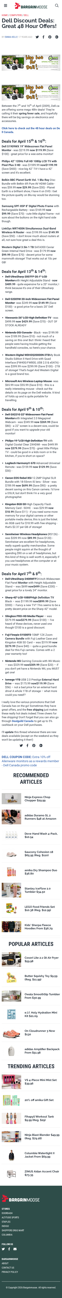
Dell (26, 15)
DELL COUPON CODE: (17, 757)
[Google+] (56, 37)
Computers (16, 15)
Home (5, 15)
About (5, 1263)
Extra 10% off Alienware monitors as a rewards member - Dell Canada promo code (30, 761)
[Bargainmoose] (31, 5)
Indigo (5, 1226)
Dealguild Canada (23, 721)
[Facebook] (43, 37)
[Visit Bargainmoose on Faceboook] (9, 1249)
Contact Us (8, 1267)
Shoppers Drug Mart (13, 1230)
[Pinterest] (49, 37)
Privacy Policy (10, 1272)
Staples (6, 1221)
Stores (6, 1208)
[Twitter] (37, 37)
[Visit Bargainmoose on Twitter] (3, 1249)
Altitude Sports (10, 1217)
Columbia (7, 1234)
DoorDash (7, 1213)
